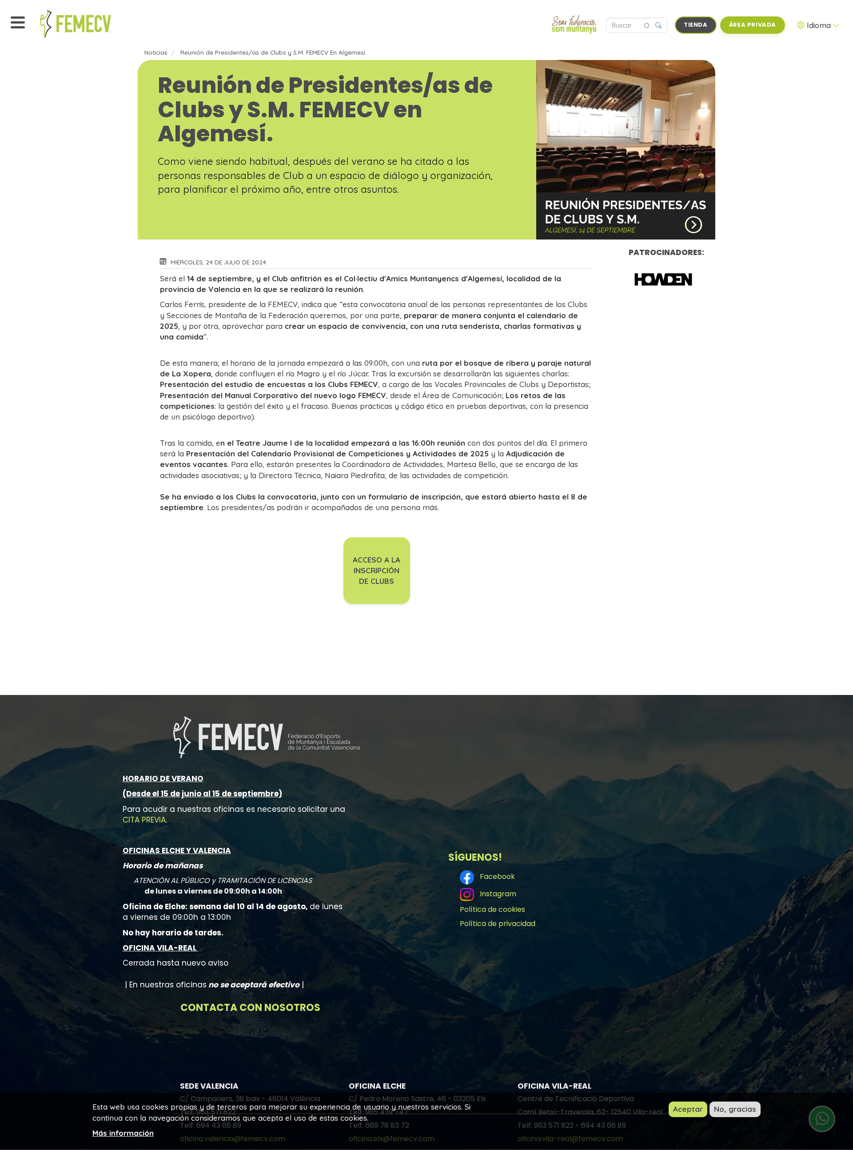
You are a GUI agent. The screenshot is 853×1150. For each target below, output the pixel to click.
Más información (123, 1132)
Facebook (495, 877)
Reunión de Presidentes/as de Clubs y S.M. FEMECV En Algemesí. (273, 52)
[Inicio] (95, 23)
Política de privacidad (497, 923)
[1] (663, 279)
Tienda (696, 24)
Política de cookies (492, 909)
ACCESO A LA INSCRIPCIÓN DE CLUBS (376, 570)
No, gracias (735, 1109)
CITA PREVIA (144, 820)
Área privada (752, 24)
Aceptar (688, 1109)
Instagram (496, 894)
